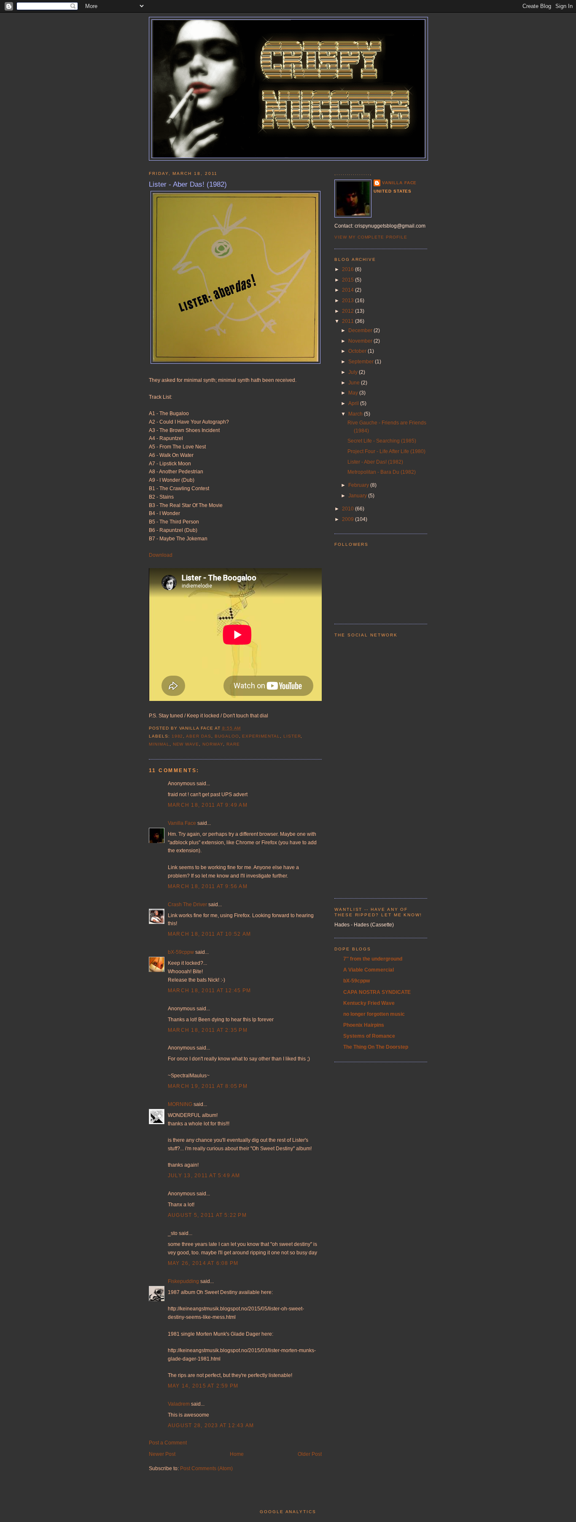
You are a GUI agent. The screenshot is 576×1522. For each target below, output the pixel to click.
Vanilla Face (182, 823)
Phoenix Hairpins (363, 1025)
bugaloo (227, 736)
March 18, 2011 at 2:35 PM (208, 1030)
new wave (186, 744)
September (361, 362)
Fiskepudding (183, 1281)
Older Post (310, 1454)
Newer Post (162, 1454)
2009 (348, 519)
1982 (177, 736)
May (353, 393)
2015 (348, 280)
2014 (348, 290)
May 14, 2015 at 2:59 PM (203, 1386)
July (353, 372)
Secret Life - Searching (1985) (381, 441)
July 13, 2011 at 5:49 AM (204, 1175)
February (359, 485)
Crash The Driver (187, 904)
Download (160, 555)
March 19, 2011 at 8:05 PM (208, 1086)
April (354, 403)
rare (233, 744)
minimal (159, 744)
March (356, 414)
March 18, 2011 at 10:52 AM (209, 934)
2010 (348, 509)
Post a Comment (168, 1443)
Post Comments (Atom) (206, 1468)
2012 (348, 311)
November (361, 341)
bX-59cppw (181, 952)
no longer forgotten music (374, 1014)
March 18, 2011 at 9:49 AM (208, 805)
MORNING (180, 1104)
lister (292, 736)
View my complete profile (370, 237)
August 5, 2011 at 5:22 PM (207, 1215)
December (361, 330)
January (358, 496)
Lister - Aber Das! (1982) (188, 184)
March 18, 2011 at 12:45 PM (209, 990)
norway (212, 744)
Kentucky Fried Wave (369, 1003)
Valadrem (179, 1404)
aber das (198, 736)
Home (237, 1454)
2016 (348, 269)
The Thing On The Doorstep (375, 1047)
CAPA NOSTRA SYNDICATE (377, 992)
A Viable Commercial (368, 970)
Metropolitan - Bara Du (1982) (381, 472)
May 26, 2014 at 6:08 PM (203, 1263)
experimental (261, 736)
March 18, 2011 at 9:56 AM (208, 886)
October (358, 351)
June (354, 383)
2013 (348, 300)
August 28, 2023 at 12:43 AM (211, 1425)
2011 (348, 321)
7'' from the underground (372, 959)
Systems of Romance (369, 1036)
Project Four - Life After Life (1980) (386, 451)
